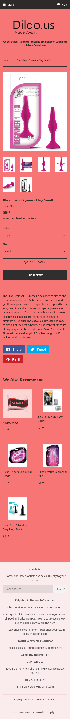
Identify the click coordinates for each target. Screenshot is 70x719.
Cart (64, 4)
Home (6, 60)
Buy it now (35, 275)
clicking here (48, 622)
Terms (51, 699)
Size (5, 244)
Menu (10, 4)
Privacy (40, 699)
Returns (29, 699)
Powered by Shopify (43, 712)
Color (6, 228)
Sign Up (60, 589)
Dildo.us (25, 712)
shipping (17, 699)
